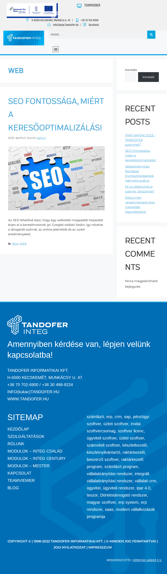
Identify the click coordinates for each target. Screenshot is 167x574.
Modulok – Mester (28, 466)
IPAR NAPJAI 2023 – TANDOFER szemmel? (140, 140)
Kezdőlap (18, 429)
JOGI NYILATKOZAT (70, 547)
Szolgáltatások (26, 436)
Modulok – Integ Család (35, 451)
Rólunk (16, 444)
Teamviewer (21, 480)
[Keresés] (151, 35)
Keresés (131, 70)
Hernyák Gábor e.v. (147, 560)
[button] (56, 49)
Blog (15, 243)
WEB (23, 243)
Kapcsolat (19, 473)
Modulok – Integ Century (37, 458)
